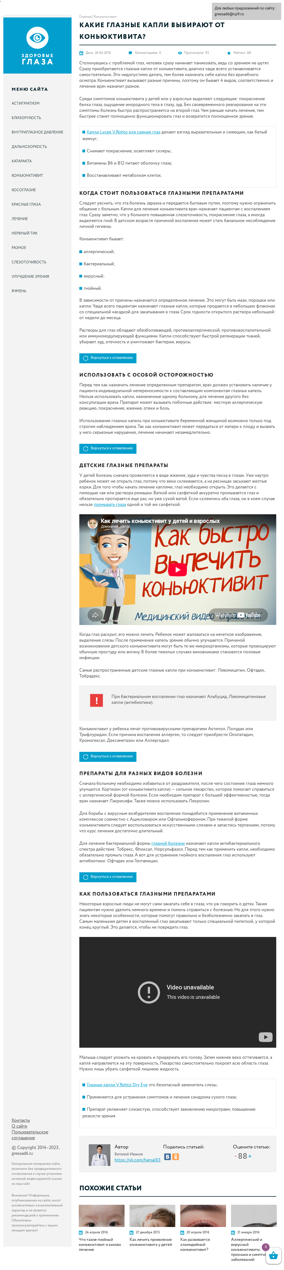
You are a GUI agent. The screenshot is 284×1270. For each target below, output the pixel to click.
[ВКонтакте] (167, 1156)
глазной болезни (168, 843)
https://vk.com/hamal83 (138, 1160)
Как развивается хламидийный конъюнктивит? (195, 1244)
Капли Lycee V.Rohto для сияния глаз (123, 132)
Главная (85, 16)
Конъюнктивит (105, 16)
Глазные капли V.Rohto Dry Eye (117, 1085)
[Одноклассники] (175, 1156)
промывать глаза (110, 505)
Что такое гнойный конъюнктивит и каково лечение (100, 1244)
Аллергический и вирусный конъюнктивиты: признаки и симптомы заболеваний (250, 1249)
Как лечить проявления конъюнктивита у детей (151, 1242)
